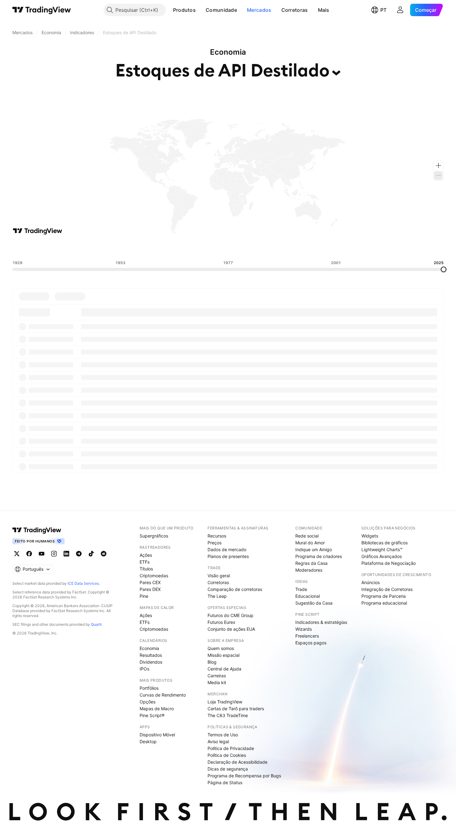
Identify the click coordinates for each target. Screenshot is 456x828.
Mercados (259, 10)
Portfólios (149, 688)
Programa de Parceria (383, 596)
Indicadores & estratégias (321, 622)
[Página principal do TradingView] (41, 10)
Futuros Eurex (221, 622)
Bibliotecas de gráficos (384, 542)
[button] (200, 10)
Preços (214, 542)
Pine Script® (152, 715)
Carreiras (217, 675)
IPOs (144, 668)
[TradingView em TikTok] (91, 553)
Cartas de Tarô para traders (236, 708)
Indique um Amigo (313, 549)
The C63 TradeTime (228, 715)
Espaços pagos (310, 642)
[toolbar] (228, 247)
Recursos (217, 535)
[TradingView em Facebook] (29, 553)
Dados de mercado (227, 549)
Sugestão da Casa (314, 603)
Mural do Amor (310, 542)
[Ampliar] (438, 165)
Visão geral (219, 575)
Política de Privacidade (231, 748)
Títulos (146, 568)
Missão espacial (223, 655)
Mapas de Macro (157, 708)
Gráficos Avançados (381, 556)
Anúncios (370, 582)
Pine (144, 596)
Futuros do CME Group (230, 615)
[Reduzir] (438, 175)
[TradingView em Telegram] (78, 553)
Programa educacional (384, 603)
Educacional (307, 596)
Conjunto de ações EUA (231, 629)
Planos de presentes (228, 556)
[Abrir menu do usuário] (400, 10)
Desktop (148, 741)
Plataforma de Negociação (388, 563)
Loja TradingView (225, 701)
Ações (146, 555)
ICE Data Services (83, 583)
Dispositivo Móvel (157, 734)
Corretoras (294, 10)
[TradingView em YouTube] (41, 553)
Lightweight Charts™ (382, 549)
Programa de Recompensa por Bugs (244, 775)
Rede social (307, 535)
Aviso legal (218, 741)
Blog (212, 662)
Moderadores (308, 570)
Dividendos (151, 662)
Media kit (217, 682)
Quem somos (221, 648)
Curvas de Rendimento (163, 695)
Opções (147, 701)
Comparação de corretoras (235, 589)
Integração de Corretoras (387, 589)
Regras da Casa (311, 563)
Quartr (96, 624)
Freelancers (307, 635)
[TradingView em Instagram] (54, 553)
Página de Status (225, 782)
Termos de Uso (223, 734)
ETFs (145, 562)
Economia (149, 648)
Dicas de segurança (228, 768)
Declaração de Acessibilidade (237, 762)
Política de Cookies (227, 755)
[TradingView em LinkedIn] (66, 553)
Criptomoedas (154, 575)
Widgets (369, 535)
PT (383, 10)
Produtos (184, 10)
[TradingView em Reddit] (103, 553)
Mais (323, 10)
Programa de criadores (318, 556)
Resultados (151, 655)
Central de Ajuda (224, 668)
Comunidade (221, 10)
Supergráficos (154, 535)
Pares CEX (150, 582)
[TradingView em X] (16, 553)
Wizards (303, 629)
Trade (301, 589)
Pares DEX (150, 589)
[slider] (443, 269)
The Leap (217, 596)
